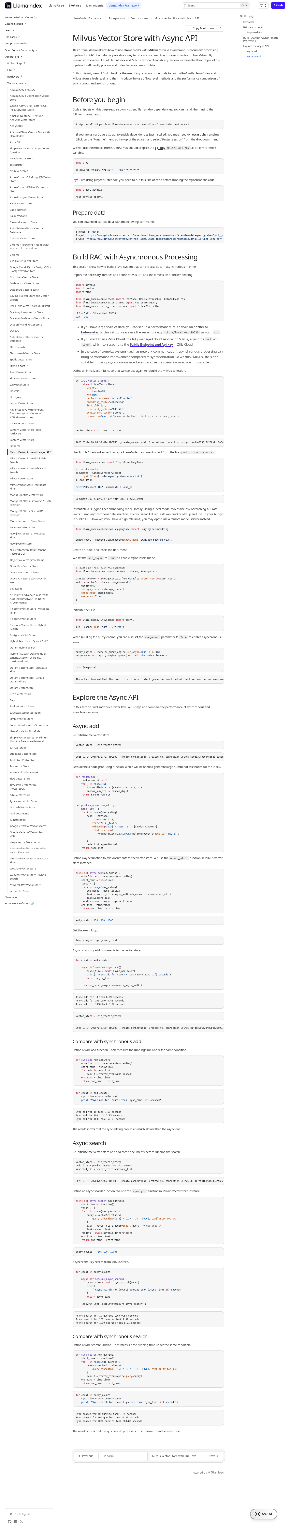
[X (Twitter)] (21, 1521)
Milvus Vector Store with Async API (176, 18)
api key (160, 148)
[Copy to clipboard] (219, 125)
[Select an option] (263, 5)
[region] (148, 235)
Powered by (199, 1472)
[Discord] (15, 1521)
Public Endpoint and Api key (151, 344)
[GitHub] (9, 1521)
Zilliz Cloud (116, 339)
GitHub (278, 5)
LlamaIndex (132, 50)
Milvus (153, 50)
